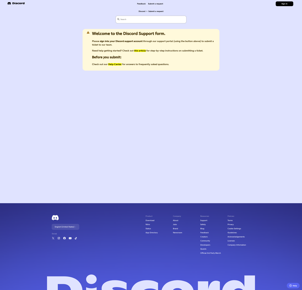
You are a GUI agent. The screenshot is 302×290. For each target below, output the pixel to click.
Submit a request (155, 4)
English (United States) (65, 227)
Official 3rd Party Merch (210, 253)
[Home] (16, 4)
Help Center (115, 64)
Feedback (141, 4)
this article (140, 51)
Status (148, 229)
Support (203, 220)
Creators (204, 237)
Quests (203, 249)
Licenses (231, 241)
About (175, 220)
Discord (142, 11)
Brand (175, 229)
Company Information (237, 245)
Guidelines (232, 233)
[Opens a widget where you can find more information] (293, 286)
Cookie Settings (234, 229)
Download (150, 220)
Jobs (175, 224)
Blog (202, 229)
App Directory (152, 233)
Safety (203, 224)
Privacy (231, 224)
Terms (230, 220)
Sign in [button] (284, 4)
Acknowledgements (236, 237)
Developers (205, 245)
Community (205, 241)
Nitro (148, 224)
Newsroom (177, 233)
